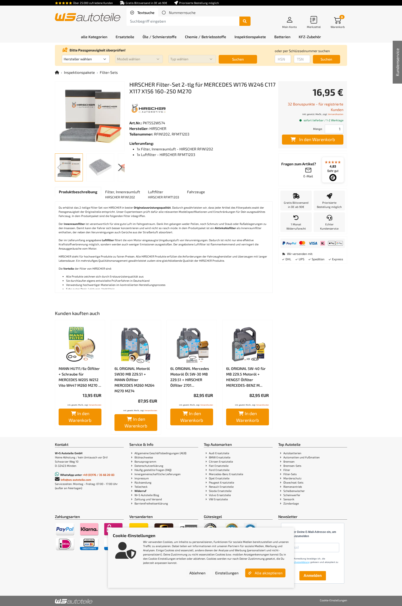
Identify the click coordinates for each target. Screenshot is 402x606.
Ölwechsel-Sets (293, 482)
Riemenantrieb (292, 486)
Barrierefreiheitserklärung (151, 503)
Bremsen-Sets (292, 465)
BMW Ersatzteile (219, 457)
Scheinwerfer (291, 495)
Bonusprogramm (145, 461)
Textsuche (145, 12)
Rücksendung (142, 482)
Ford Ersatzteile (219, 469)
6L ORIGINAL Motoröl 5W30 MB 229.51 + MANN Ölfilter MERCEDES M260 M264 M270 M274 (134, 379)
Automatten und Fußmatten (301, 457)
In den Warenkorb (80, 417)
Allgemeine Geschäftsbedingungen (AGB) (160, 453)
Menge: (317, 128)
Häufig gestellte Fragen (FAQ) (152, 469)
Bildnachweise (143, 457)
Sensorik (288, 499)
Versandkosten (95, 405)
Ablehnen (197, 573)
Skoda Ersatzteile (220, 490)
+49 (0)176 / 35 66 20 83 (98, 474)
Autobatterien (292, 453)
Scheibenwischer (294, 490)
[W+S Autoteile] (87, 17)
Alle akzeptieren (268, 573)
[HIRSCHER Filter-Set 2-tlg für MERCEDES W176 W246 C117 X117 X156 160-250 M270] (89, 116)
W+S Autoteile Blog (146, 495)
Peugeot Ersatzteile (221, 482)
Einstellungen (226, 573)
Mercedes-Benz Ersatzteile (226, 474)
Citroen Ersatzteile (221, 461)
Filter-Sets (109, 72)
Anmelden (313, 576)
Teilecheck (140, 486)
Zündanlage (291, 503)
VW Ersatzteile (218, 499)
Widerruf (140, 490)
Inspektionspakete (79, 72)
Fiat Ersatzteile (218, 465)
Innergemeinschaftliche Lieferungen (157, 474)
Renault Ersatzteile (221, 486)
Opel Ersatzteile (219, 478)
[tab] (142, 12)
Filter (286, 469)
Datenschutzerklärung (148, 465)
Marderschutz (292, 478)
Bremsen (289, 461)
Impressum (141, 478)
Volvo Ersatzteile (220, 495)
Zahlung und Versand (148, 499)
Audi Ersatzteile (219, 453)
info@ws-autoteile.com (76, 479)
